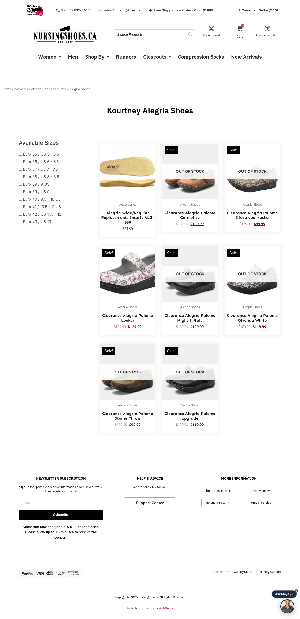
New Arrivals (246, 56)
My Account (211, 35)
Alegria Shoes (41, 89)
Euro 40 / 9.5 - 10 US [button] (42, 199)
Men (73, 56)
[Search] (190, 34)
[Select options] (150, 162)
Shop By (95, 56)
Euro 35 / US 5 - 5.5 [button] (41, 154)
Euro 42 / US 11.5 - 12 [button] (42, 214)
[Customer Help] (267, 28)
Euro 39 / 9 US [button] (36, 184)
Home (6, 89)
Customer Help (267, 35)
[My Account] (211, 28)
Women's (21, 89)
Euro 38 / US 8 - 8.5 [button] (41, 176)
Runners (126, 56)
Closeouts (154, 56)
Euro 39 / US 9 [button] (36, 191)
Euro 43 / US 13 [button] (37, 221)
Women (47, 56)
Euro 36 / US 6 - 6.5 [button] (41, 161)
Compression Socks (201, 56)
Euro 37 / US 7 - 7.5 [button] (40, 169)
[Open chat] (287, 606)
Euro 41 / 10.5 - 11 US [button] (42, 206)
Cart (240, 36)
